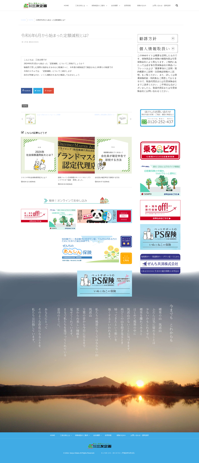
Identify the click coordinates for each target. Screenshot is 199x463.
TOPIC (24, 106)
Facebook (27, 91)
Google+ (50, 91)
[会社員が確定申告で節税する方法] (113, 155)
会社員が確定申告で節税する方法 (107, 177)
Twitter (38, 91)
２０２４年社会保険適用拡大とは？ (34, 177)
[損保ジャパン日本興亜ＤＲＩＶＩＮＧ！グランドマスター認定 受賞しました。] (76, 155)
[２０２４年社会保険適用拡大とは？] (39, 155)
